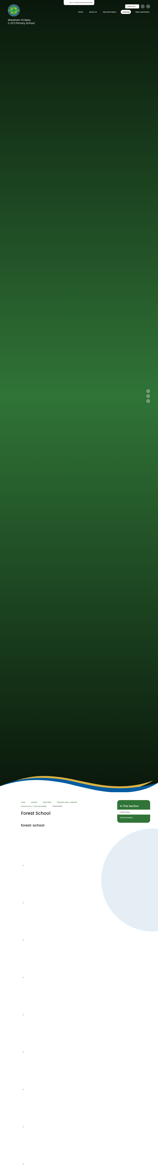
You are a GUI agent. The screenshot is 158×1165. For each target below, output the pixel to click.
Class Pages (47, 802)
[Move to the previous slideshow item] (148, 396)
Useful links (131, 6)
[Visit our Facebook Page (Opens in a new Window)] (143, 6)
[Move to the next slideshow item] (148, 391)
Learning (34, 802)
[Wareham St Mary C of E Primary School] (14, 10)
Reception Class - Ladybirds (67, 802)
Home (23, 802)
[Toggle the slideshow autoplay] (148, 401)
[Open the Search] (148, 6)
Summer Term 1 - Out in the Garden (34, 806)
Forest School (57, 806)
